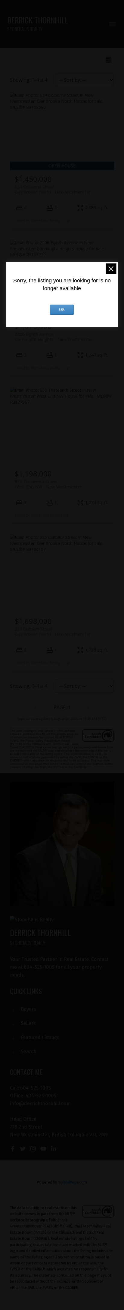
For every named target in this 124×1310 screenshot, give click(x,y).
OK (62, 309)
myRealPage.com (72, 1182)
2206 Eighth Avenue (54, 336)
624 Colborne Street (52, 189)
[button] (12, 1148)
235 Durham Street (52, 631)
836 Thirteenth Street (48, 484)
